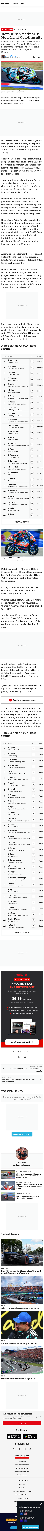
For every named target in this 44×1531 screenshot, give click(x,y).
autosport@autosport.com (22, 1491)
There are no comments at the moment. (22, 1098)
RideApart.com (22, 1475)
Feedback (22, 1484)
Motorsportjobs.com (22, 1464)
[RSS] (30, 1449)
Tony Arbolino (13, 578)
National (24, 3)
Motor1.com (22, 1461)
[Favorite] (34, 57)
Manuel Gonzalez (26, 600)
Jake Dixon (29, 606)
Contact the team (22, 1498)
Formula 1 (5, 3)
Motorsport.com (22, 1468)
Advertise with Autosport (22, 1495)
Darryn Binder (29, 676)
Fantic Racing (12, 575)
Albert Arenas (25, 673)
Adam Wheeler (11, 56)
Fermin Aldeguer (29, 618)
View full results (22, 522)
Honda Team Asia (9, 220)
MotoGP (15, 3)
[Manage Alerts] (25, 1057)
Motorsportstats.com (22, 1471)
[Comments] (39, 57)
